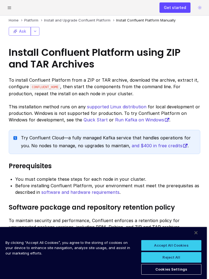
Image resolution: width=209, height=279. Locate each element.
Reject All (171, 257)
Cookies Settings (171, 269)
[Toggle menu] (9, 8)
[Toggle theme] (200, 8)
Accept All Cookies (171, 245)
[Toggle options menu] (35, 31)
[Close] (196, 232)
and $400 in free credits (157, 145)
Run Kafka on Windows (139, 119)
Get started (175, 7)
